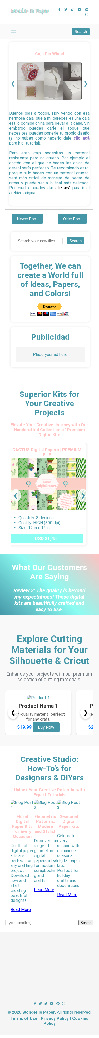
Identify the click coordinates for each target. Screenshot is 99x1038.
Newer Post (27, 219)
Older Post (72, 219)
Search (81, 31)
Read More (21, 909)
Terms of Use (23, 1018)
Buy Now (46, 727)
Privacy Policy (55, 1018)
